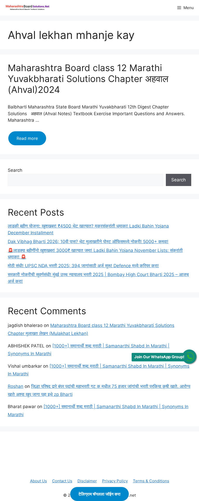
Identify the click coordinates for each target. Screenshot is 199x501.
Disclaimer (87, 480)
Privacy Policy (115, 480)
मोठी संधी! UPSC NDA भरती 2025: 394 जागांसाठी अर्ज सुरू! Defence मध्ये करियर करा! (83, 265)
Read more (31, 140)
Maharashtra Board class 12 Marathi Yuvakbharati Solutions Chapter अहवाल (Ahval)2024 (88, 78)
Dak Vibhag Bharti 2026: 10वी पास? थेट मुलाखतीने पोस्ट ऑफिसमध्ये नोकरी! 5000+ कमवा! (88, 241)
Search (15, 170)
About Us (38, 480)
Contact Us (62, 480)
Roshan (15, 386)
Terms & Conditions (151, 480)
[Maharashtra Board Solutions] (28, 8)
